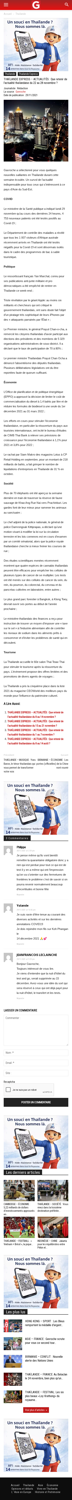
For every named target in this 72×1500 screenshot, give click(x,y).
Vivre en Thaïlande (47, 1488)
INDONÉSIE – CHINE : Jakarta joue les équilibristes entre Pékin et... (52, 1244)
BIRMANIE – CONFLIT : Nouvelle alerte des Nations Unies (44, 1358)
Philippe (21, 847)
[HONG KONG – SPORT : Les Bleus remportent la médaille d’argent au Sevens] (13, 1325)
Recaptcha (9, 1081)
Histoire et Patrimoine (48, 1492)
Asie (40, 1485)
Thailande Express (28, 73)
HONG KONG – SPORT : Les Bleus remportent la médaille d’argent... (44, 1323)
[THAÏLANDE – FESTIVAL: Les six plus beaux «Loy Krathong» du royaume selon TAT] (13, 1396)
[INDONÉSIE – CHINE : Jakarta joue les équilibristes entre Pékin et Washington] (52, 1227)
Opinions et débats (22, 1488)
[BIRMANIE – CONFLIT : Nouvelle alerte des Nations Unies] (13, 1361)
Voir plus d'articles (34, 1410)
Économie (52, 1485)
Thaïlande (21, 13)
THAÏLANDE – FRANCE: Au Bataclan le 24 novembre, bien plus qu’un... (46, 1376)
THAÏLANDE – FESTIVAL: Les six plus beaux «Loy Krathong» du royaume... (44, 1396)
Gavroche (21, 91)
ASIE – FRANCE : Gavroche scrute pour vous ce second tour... (45, 1341)
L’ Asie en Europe (21, 1492)
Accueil (8, 13)
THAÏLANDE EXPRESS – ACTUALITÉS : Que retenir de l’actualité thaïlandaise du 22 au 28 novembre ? (35, 81)
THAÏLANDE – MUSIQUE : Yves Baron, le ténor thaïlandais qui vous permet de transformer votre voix (20, 765)
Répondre (20, 894)
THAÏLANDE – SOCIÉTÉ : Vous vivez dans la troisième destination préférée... (52, 1207)
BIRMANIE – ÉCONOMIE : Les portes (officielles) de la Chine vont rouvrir (52, 763)
